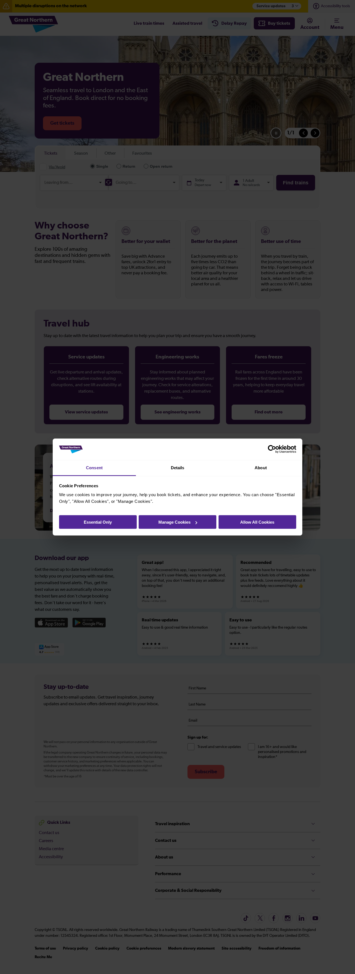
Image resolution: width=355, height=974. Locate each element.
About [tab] (261, 467)
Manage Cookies (174, 522)
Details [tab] (177, 467)
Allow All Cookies (257, 522)
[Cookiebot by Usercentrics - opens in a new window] (272, 449)
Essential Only (98, 522)
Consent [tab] (94, 467)
